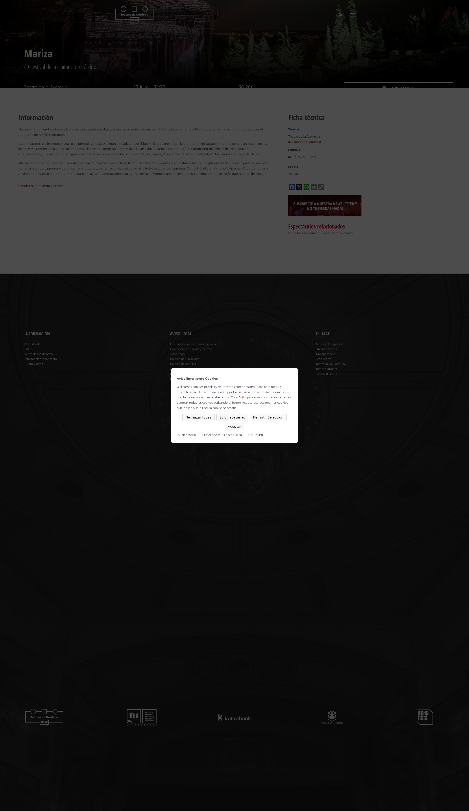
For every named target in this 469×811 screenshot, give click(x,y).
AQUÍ (242, 397)
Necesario (189, 435)
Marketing (255, 435)
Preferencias (211, 435)
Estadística (234, 435)
